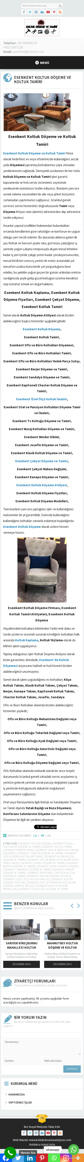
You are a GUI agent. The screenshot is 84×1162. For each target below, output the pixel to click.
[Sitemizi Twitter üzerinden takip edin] (30, 12)
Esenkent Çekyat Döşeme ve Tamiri (42, 863)
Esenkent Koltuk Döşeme (34, 843)
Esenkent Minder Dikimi (18, 850)
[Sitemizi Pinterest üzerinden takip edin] (54, 12)
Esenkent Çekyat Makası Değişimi (57, 866)
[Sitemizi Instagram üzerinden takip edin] (36, 12)
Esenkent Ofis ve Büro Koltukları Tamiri (39, 854)
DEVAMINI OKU (21, 964)
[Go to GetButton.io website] (74, 1158)
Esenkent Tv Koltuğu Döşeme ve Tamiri (43, 889)
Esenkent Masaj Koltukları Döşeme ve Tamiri (38, 845)
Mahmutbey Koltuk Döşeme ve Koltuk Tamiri (62, 947)
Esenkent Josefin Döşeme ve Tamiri (39, 853)
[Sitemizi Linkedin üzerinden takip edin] (42, 12)
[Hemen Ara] (10, 1153)
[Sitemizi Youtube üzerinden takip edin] (48, 12)
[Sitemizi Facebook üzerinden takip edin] (23, 12)
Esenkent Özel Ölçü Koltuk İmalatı (26, 879)
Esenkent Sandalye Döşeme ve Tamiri (26, 869)
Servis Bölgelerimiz (19, 835)
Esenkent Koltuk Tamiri (56, 847)
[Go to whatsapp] (73, 1149)
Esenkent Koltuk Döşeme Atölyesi (48, 876)
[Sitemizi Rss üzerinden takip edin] (60, 12)
